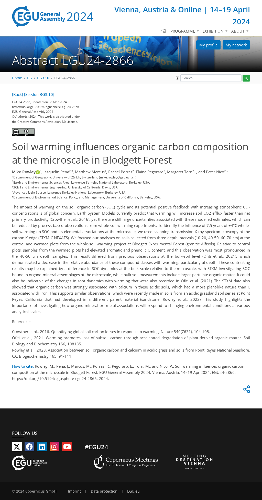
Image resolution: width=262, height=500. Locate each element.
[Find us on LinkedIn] (42, 447)
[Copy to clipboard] (246, 390)
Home (17, 78)
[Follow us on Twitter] (17, 447)
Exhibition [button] (213, 31)
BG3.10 (43, 78)
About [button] (238, 31)
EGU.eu (133, 491)
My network (236, 44)
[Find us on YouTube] (67, 447)
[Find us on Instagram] (54, 447)
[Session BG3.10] (39, 94)
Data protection (104, 491)
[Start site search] (246, 78)
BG (29, 78)
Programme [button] (183, 31)
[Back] (17, 94)
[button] (177, 78)
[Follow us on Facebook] (29, 447)
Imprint (74, 491)
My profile (208, 44)
